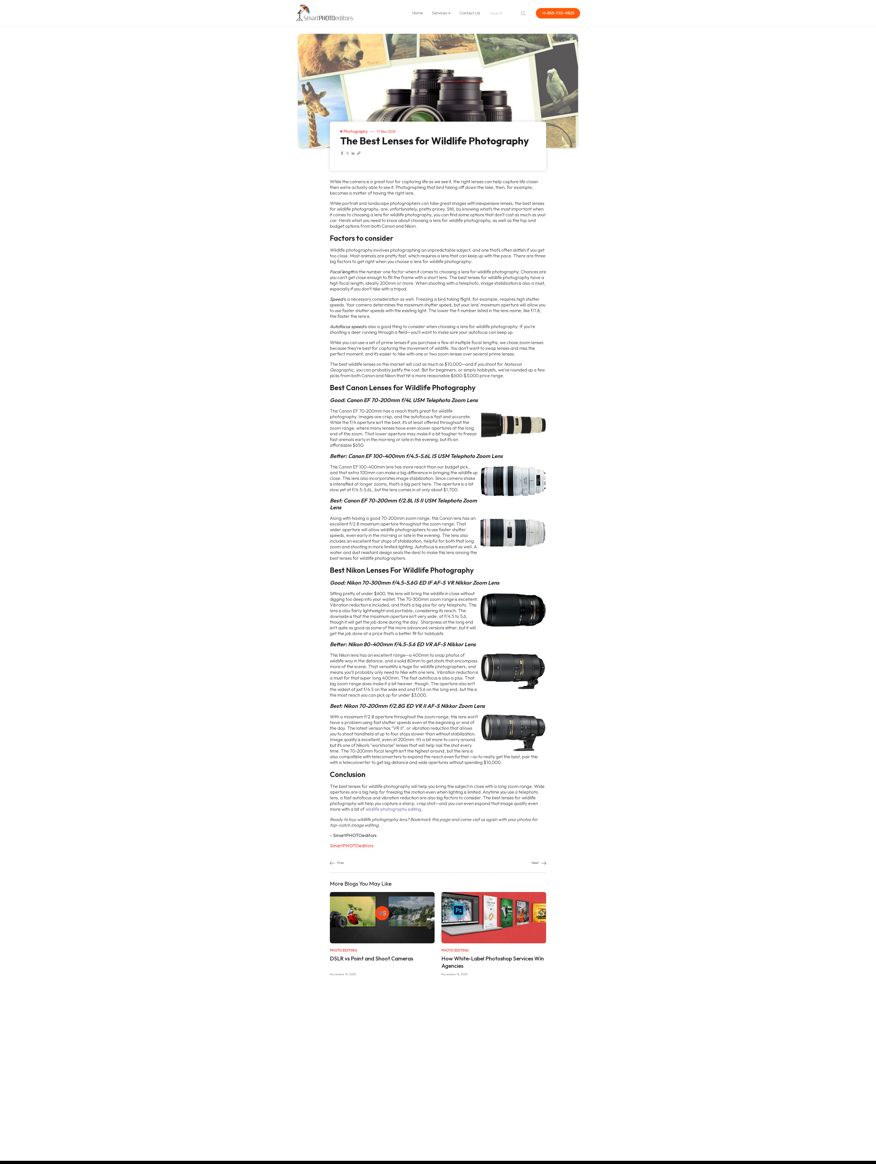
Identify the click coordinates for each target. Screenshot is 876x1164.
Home (417, 13)
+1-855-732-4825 (558, 13)
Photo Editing (343, 950)
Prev (340, 863)
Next (535, 863)
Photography (356, 131)
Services (439, 13)
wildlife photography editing (393, 809)
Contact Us (470, 13)
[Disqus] (438, 1044)
